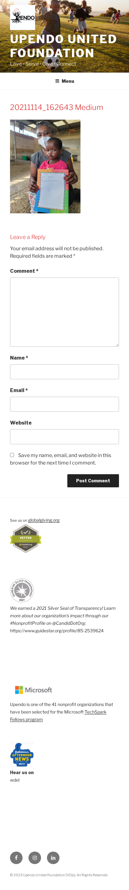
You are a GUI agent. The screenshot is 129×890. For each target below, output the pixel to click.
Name (19, 358)
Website (21, 423)
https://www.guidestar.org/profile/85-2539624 (57, 630)
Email (19, 390)
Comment (24, 271)
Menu (68, 81)
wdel (14, 780)
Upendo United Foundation (63, 46)
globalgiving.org (43, 520)
